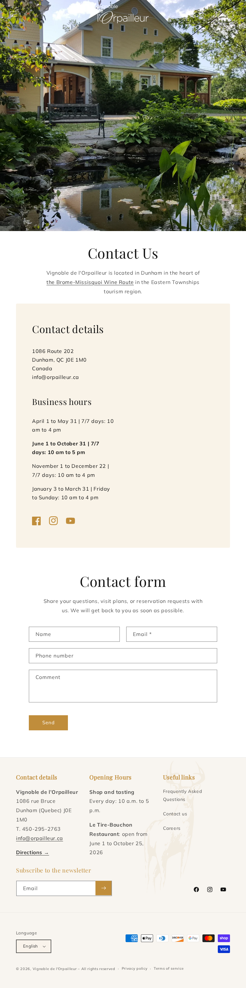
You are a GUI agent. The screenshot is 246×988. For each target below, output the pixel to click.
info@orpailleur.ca (55, 377)
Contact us (175, 814)
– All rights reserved (96, 969)
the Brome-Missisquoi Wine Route (90, 282)
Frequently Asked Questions (182, 795)
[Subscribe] (103, 888)
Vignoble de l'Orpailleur (55, 969)
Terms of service (169, 968)
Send (48, 722)
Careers (172, 828)
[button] (13, 14)
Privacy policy (135, 968)
